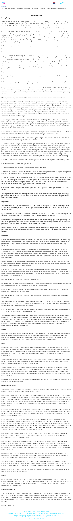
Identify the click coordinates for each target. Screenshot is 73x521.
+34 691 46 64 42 (60, 513)
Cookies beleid (56, 516)
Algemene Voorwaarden (34, 516)
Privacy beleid (47, 516)
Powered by (36, 519)
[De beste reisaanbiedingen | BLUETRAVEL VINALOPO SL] (3, 3)
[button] (55, 3)
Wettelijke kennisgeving (19, 516)
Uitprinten (4, 6)
